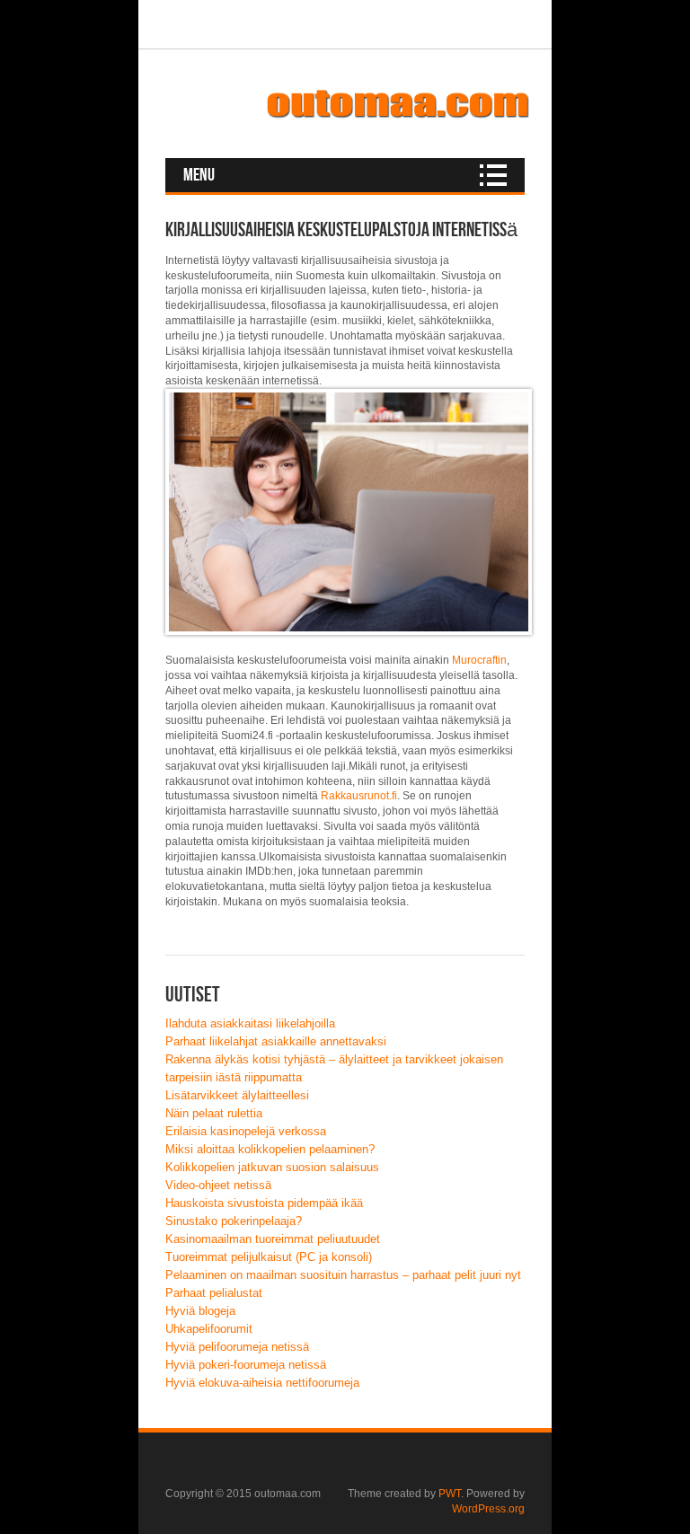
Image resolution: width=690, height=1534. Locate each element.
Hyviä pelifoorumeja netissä (237, 1346)
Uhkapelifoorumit (208, 1329)
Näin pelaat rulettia (213, 1113)
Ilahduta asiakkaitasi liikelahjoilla (250, 1023)
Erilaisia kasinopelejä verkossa (245, 1131)
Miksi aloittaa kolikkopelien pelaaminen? (270, 1149)
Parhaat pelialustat (213, 1293)
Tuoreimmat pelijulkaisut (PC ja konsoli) (268, 1257)
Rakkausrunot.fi (359, 795)
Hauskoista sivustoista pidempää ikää (264, 1203)
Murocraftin (479, 660)
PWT (449, 1493)
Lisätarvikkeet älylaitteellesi (237, 1095)
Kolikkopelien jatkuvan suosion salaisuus (272, 1167)
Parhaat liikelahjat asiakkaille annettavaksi (275, 1041)
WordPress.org (488, 1509)
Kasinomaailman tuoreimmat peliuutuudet (272, 1239)
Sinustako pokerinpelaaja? (233, 1221)
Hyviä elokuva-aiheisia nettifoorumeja (262, 1382)
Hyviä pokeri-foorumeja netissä (245, 1364)
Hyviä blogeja (200, 1311)
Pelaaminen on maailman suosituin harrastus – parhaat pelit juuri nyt (343, 1275)
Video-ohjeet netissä (218, 1185)
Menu (199, 175)
